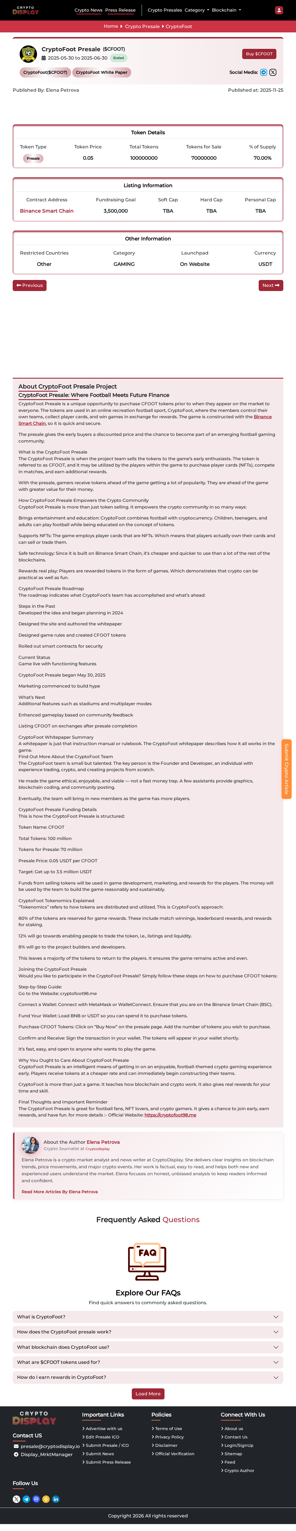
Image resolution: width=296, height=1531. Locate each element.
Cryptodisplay (98, 1149)
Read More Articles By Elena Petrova (60, 1191)
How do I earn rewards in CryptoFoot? (61, 1377)
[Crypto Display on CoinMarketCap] (36, 1499)
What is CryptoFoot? (41, 1317)
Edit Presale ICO (102, 1437)
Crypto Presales (165, 10)
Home (111, 26)
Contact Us (235, 1437)
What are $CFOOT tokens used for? (58, 1362)
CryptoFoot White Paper (101, 72)
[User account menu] (279, 10)
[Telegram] (263, 72)
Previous (32, 285)
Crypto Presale (142, 26)
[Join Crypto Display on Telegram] (26, 1499)
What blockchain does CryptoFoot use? (63, 1347)
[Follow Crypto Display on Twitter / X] (16, 1499)
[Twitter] (272, 72)
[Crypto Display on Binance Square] (46, 1499)
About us (233, 1428)
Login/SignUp (238, 1445)
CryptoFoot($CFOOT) (45, 72)
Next (268, 285)
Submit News (99, 1453)
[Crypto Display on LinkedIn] (56, 1499)
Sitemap (232, 1453)
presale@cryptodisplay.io (50, 1446)
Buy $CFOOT (259, 53)
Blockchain (225, 10)
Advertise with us (103, 1428)
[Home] (27, 10)
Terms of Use (168, 1428)
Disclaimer (165, 1445)
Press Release (120, 10)
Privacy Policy (169, 1437)
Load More (148, 1393)
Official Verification (174, 1453)
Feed (229, 1462)
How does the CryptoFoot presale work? (64, 1332)
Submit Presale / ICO (107, 1445)
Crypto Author (238, 1470)
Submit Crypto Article (286, 769)
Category (195, 10)
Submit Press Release (108, 1462)
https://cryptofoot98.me (170, 1115)
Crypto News (89, 10)
